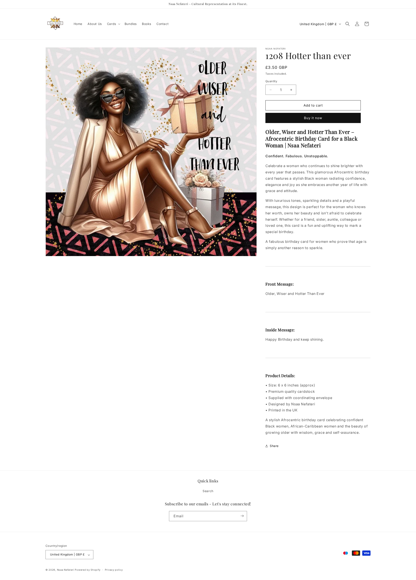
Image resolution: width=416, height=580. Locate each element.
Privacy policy (114, 569)
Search (208, 491)
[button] (113, 23)
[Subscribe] (242, 516)
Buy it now (313, 118)
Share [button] (274, 446)
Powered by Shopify (88, 570)
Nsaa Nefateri (65, 570)
